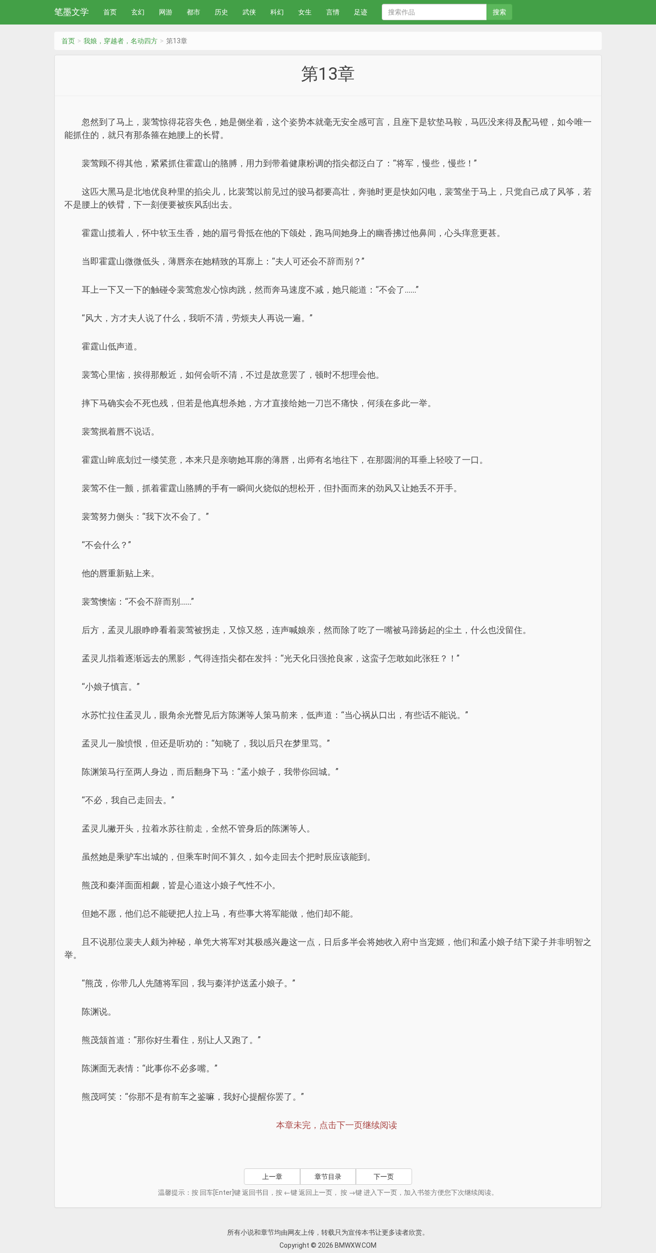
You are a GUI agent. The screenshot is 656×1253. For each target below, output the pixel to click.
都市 (193, 12)
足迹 (360, 12)
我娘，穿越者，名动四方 (121, 41)
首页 (110, 12)
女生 (305, 12)
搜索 (499, 12)
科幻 (277, 12)
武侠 (249, 12)
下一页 (384, 1176)
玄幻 (138, 12)
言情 (333, 12)
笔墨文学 (71, 12)
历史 (221, 12)
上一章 (272, 1176)
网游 (165, 12)
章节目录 (328, 1176)
